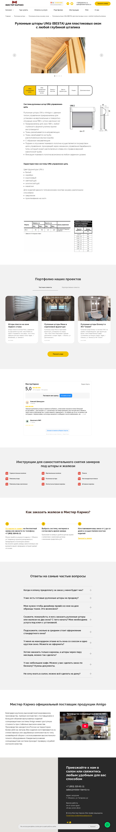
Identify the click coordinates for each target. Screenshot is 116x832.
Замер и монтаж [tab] (52, 90)
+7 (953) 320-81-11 (13, 533)
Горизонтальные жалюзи (18, 473)
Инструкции (74, 10)
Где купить (23, 10)
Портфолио (58, 10)
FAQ (86, 10)
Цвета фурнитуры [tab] (63, 90)
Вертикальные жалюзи (53, 473)
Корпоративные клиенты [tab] (70, 287)
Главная (8, 16)
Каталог (8, 10)
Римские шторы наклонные (18, 484)
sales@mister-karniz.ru (83, 4)
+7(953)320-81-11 (82, 3)
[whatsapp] (72, 3)
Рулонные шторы (19, 16)
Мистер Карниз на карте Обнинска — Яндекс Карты (57, 434)
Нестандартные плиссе (90, 478)
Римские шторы (15, 478)
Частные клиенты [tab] (45, 287)
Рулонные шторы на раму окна (39, 16)
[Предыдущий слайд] (14, 55)
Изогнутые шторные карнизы (55, 484)
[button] (103, 4)
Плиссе (84, 473)
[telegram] (68, 3)
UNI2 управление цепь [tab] (30, 90)
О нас (97, 10)
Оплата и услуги (40, 10)
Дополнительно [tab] (85, 90)
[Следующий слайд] (101, 55)
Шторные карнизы (88, 484)
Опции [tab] (73, 90)
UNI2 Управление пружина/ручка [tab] (42, 90)
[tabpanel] (58, 154)
